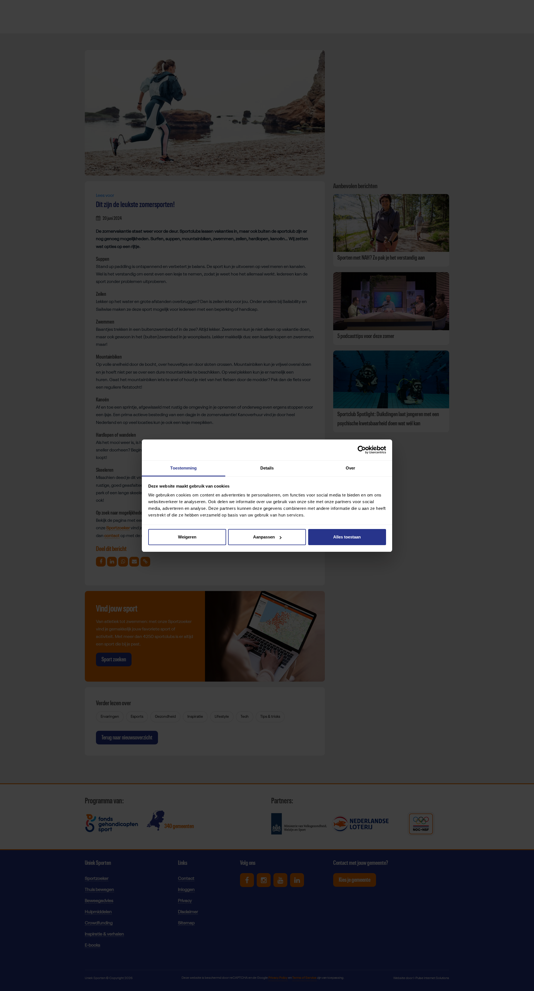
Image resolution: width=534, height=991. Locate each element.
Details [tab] (267, 468)
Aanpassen (264, 537)
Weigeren (187, 537)
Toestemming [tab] (183, 468)
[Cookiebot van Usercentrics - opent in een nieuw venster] (361, 450)
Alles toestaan (347, 537)
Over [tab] (350, 468)
